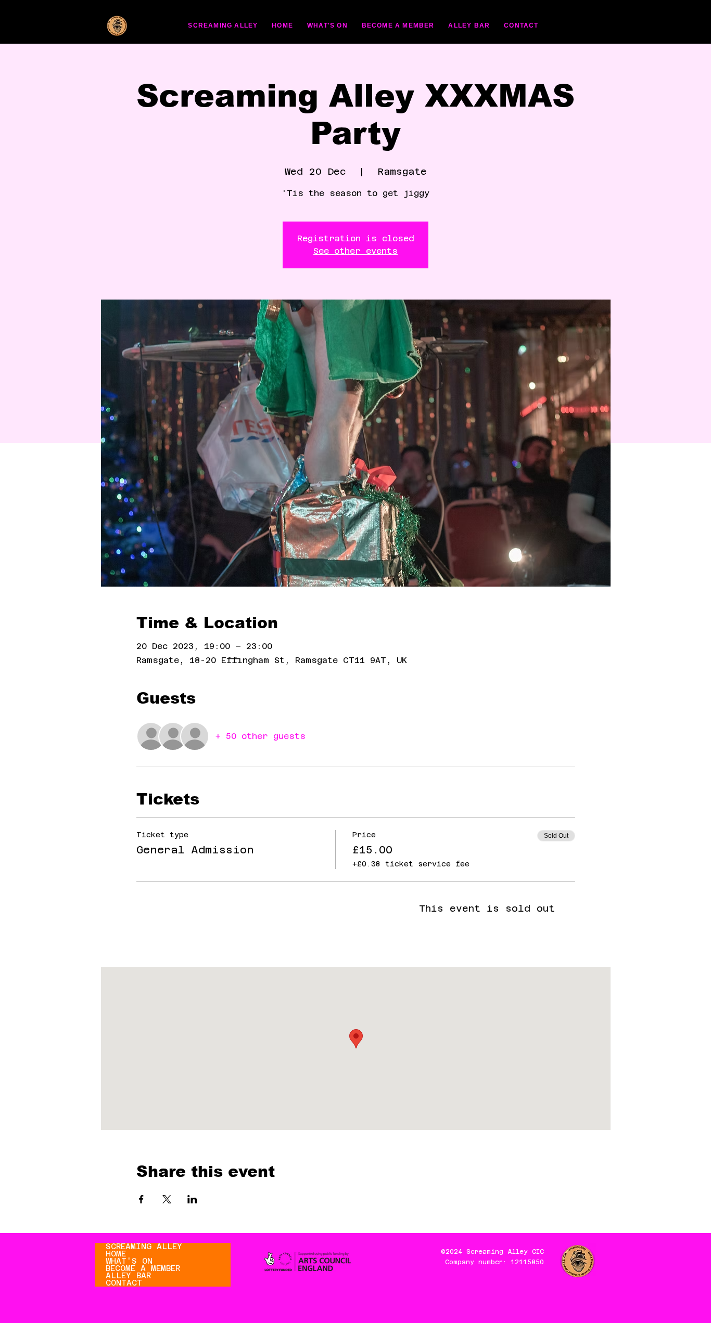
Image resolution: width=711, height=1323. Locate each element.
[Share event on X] (167, 1199)
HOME (116, 1253)
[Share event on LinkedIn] (192, 1199)
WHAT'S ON (129, 1261)
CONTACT (124, 1283)
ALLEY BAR (128, 1275)
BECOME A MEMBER (143, 1268)
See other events (355, 251)
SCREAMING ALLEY (144, 1246)
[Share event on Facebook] (141, 1199)
